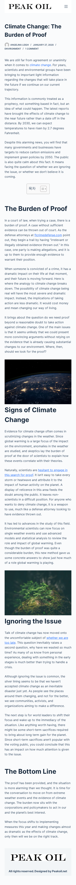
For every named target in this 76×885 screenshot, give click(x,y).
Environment (13, 48)
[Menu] (66, 6)
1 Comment (32, 48)
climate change (40, 65)
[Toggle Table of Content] (41, 189)
